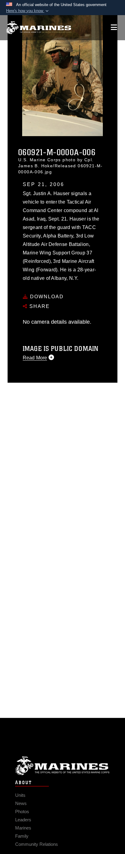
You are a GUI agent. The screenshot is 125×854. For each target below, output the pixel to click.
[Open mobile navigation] (114, 27)
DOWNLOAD (46, 296)
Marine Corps (62, 766)
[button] (28, 11)
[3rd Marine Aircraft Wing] (38, 27)
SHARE (39, 306)
